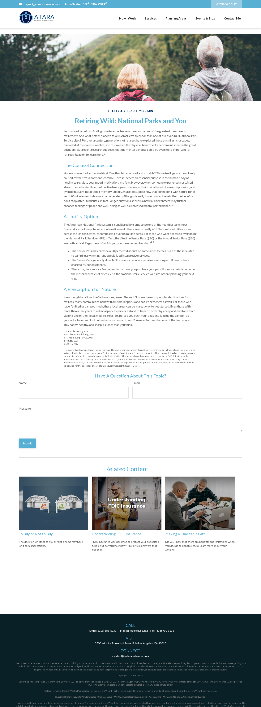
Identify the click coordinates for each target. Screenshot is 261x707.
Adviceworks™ (226, 4)
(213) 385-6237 (107, 630)
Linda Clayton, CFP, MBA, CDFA (85, 4)
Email (136, 383)
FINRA (153, 681)
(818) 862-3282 (139, 630)
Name (23, 383)
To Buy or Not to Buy (36, 534)
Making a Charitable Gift (185, 534)
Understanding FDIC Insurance (116, 534)
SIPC (159, 681)
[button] (128, 18)
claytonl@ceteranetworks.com (42, 4)
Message (25, 408)
